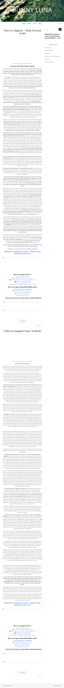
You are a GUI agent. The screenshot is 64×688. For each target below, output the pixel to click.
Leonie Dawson (24, 77)
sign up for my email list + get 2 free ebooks (23, 278)
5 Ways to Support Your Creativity (22, 331)
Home (23, 23)
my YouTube (34, 90)
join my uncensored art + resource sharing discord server (23, 279)
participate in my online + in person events (23, 290)
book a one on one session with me (23, 292)
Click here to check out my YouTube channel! (22, 249)
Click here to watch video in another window (22, 63)
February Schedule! (49, 50)
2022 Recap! (47, 53)
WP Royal (10, 685)
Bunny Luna (32, 10)
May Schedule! (48, 47)
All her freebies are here (11, 80)
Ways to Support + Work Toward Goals (22, 32)
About (29, 23)
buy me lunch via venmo (23, 295)
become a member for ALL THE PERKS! (22, 289)
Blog (34, 23)
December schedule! (49, 62)
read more (22, 321)
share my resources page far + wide (23, 282)
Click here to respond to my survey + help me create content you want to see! (22, 252)
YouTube (10, 91)
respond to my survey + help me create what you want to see (23, 284)
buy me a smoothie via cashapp (23, 293)
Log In (40, 23)
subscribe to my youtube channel (23, 281)
